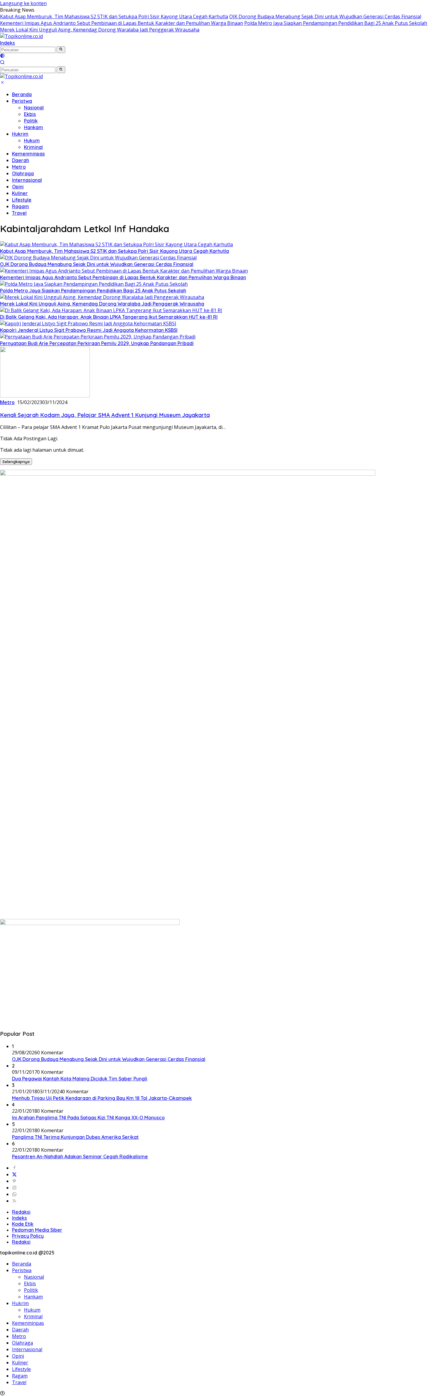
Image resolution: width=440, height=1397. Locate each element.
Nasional (34, 108)
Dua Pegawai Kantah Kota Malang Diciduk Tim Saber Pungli (79, 1079)
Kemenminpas (28, 154)
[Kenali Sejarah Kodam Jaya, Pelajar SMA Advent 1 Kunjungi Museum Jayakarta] (45, 395)
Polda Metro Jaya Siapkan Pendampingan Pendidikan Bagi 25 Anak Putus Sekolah (335, 23)
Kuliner (20, 193)
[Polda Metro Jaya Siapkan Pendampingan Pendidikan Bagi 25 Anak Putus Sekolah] (94, 284)
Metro (19, 167)
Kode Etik (23, 1224)
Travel (19, 213)
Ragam (20, 206)
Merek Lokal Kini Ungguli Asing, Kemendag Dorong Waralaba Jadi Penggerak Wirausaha (99, 29)
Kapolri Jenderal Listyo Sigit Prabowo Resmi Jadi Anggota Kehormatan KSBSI (88, 330)
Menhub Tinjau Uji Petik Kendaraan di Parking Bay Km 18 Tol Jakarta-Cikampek (102, 1098)
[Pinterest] (14, 1181)
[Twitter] (14, 1174)
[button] (61, 49)
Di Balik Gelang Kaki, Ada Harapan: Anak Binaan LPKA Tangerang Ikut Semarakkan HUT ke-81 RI (109, 317)
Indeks (7, 43)
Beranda (22, 94)
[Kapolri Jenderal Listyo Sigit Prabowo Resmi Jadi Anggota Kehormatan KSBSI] (88, 323)
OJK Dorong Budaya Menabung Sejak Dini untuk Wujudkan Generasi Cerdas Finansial (325, 16)
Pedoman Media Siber (37, 1230)
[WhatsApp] (14, 1194)
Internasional (27, 180)
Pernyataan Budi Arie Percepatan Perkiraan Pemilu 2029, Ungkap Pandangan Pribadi (97, 343)
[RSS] (14, 1201)
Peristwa (22, 101)
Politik (31, 121)
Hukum (32, 140)
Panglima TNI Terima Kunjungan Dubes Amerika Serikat (75, 1137)
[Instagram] (14, 1187)
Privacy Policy (28, 1236)
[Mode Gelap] (2, 56)
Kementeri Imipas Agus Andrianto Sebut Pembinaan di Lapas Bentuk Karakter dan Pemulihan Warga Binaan (121, 23)
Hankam (33, 127)
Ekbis (30, 114)
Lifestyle (21, 200)
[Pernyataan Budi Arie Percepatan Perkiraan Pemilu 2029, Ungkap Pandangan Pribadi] (97, 336)
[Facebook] (14, 1168)
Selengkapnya (16, 461)
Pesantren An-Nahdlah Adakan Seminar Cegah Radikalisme (80, 1156)
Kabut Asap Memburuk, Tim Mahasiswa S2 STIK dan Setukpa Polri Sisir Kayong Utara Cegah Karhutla (114, 16)
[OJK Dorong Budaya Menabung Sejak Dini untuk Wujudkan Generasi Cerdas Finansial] (98, 257)
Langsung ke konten (23, 3)
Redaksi (21, 1212)
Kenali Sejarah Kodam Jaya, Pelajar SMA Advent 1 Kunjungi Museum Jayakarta (105, 414)
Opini (18, 187)
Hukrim (20, 134)
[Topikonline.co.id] (21, 36)
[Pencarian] (2, 63)
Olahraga (23, 173)
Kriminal (33, 147)
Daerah (20, 160)
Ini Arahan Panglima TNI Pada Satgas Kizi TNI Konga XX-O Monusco (88, 1118)
